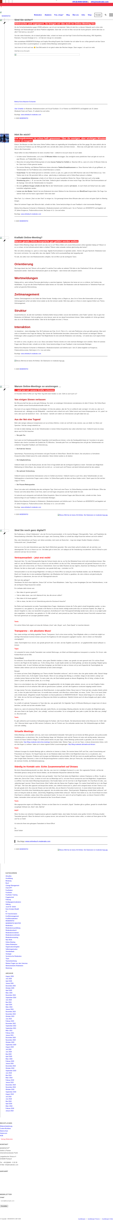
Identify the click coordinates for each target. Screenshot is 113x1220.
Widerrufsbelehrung (6, 1126)
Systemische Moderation (14, 956)
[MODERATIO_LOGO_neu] (5, 16)
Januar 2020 (9, 1063)
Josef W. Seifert (11, 907)
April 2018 (9, 1103)
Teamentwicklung (11, 961)
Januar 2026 (9, 983)
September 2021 (11, 1028)
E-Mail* (2, 1197)
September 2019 (11, 1070)
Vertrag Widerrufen (7, 1139)
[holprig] (4, 241)
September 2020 (11, 1045)
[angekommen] (4, 138)
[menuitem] (38, 15)
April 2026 (9, 981)
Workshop (9, 968)
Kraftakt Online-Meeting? (28, 237)
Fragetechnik (10, 897)
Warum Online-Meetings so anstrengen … (37, 386)
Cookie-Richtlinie (5, 1128)
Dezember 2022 (11, 1023)
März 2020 (9, 1059)
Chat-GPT (9, 888)
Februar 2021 (10, 1033)
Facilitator (9, 892)
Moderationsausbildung (13, 928)
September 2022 (11, 1026)
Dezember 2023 (11, 1011)
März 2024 (9, 1007)
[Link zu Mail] (14, 1)
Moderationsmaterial (12, 932)
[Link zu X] (7, 1)
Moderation (9, 925)
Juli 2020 (8, 1049)
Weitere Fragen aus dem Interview (16, 963)
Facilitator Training (11, 895)
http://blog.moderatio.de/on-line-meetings (37, 742)
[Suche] (105, 15)
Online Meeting (10, 942)
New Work (9, 940)
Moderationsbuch (11, 930)
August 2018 (10, 1094)
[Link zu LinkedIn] (10, 1)
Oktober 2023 (10, 1016)
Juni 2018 (9, 1099)
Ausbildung (9, 878)
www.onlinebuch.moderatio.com (31, 114)
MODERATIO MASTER (13, 923)
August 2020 (10, 1047)
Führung (8, 899)
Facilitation (9, 890)
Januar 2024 (9, 1009)
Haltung (8, 904)
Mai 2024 (8, 1002)
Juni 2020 (9, 1052)
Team (7, 958)
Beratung (8, 881)
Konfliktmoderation (12, 918)
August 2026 (10, 976)
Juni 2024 (9, 1000)
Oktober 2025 (10, 988)
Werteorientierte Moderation (14, 965)
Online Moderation (11, 944)
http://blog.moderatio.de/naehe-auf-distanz (81, 744)
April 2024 (9, 1004)
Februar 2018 (10, 1108)
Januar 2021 (9, 1035)
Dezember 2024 (11, 995)
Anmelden (4, 1206)
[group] (60, 214)
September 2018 (11, 1092)
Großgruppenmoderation (13, 902)
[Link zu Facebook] (4, 1)
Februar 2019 (10, 1080)
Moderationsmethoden (13, 935)
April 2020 (9, 1056)
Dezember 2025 (11, 986)
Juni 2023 (9, 1019)
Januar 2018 (9, 1111)
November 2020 (11, 1040)
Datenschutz (4, 1131)
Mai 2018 (8, 1101)
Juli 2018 (8, 1096)
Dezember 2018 (11, 1085)
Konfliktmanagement (12, 916)
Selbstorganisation (11, 949)
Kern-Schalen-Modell (12, 909)
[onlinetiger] (4, 389)
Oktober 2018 (10, 1089)
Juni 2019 (9, 1073)
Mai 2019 (8, 1075)
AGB (1, 1135)
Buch (7, 883)
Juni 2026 (9, 978)
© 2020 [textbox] (21, 369)
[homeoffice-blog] (4, 533)
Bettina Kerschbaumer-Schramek (25, 101)
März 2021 (9, 1030)
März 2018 (9, 1106)
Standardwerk (10, 951)
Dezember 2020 (11, 1037)
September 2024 (11, 997)
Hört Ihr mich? (22, 134)
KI (6, 911)
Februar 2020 (10, 1061)
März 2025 (9, 993)
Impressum (3, 1133)
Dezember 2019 (11, 1066)
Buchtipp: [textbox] (27, 214)
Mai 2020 (8, 1054)
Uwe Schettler (18, 108)
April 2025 (9, 990)
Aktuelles (9, 876)
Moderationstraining (12, 937)
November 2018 (11, 1087)
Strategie (8, 954)
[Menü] (110, 15)
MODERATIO (24, 118)
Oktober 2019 (10, 1068)
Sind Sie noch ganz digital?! (30, 530)
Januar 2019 (9, 1082)
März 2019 (9, 1078)
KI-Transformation (11, 914)
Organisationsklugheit (12, 947)
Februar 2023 (10, 1021)
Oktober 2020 (10, 1042)
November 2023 (11, 1014)
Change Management (12, 885)
